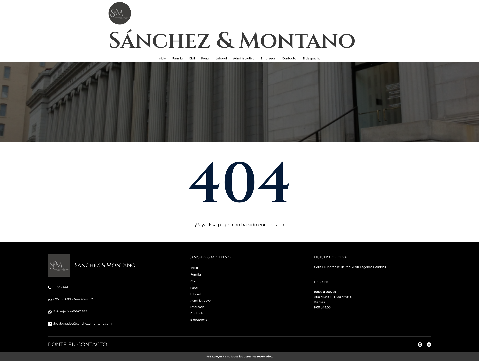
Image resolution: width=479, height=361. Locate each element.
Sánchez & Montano (232, 41)
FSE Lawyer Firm (217, 356)
